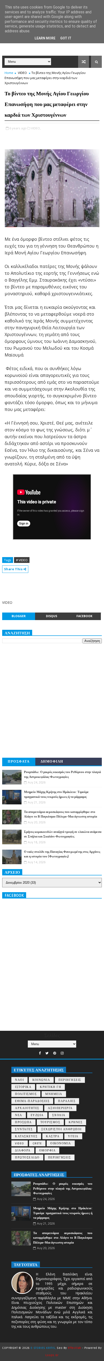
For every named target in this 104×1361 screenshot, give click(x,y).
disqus (51, 616)
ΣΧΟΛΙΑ (59, 1115)
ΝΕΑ (18, 1115)
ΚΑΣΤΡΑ (52, 1136)
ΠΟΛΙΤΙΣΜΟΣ (26, 1094)
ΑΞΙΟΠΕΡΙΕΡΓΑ (60, 1108)
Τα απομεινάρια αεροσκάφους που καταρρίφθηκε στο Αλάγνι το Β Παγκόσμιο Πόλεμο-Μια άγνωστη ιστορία (62, 1238)
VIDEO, (36, 128)
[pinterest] (54, 1053)
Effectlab (74, 1348)
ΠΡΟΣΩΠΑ (23, 1122)
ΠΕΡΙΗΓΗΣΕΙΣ (70, 1080)
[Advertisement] (52, 700)
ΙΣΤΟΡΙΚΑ (23, 1087)
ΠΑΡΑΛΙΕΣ (66, 1101)
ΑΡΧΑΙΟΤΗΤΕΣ (27, 1108)
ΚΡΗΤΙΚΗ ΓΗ (50, 1087)
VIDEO (22, 73)
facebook (84, 616)
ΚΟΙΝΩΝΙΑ (41, 1080)
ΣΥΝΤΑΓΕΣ (24, 1129)
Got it (65, 38)
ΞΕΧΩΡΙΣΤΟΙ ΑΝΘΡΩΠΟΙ (61, 1129)
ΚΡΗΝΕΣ (75, 1122)
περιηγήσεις (59, 1157)
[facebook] (40, 1053)
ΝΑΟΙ (19, 1080)
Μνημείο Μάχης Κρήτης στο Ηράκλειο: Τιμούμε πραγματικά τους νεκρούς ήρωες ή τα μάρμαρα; (62, 1213)
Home (9, 73)
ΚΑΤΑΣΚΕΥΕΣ (26, 1136)
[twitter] (47, 1053)
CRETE (37, 1143)
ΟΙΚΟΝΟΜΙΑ (60, 1143)
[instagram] (62, 1053)
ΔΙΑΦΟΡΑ (23, 1150)
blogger (19, 616)
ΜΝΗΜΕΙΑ (53, 1094)
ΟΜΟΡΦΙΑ (47, 1150)
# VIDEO (22, 560)
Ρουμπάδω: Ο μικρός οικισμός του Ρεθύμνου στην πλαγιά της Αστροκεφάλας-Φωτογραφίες (62, 1188)
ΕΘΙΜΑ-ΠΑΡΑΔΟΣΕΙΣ (32, 1101)
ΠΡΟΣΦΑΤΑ (19, 761)
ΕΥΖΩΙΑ (37, 1115)
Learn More (45, 38)
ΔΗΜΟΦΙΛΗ (52, 761)
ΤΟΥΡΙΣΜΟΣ (50, 1122)
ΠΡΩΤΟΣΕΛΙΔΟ (27, 1157)
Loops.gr (51, 1355)
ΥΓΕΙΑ (73, 1136)
